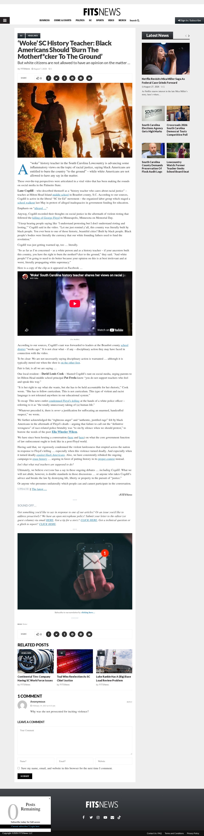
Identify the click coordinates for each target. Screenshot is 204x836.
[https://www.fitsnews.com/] (102, 12)
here (70, 437)
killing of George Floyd (46, 217)
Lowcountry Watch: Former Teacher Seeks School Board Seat (178, 166)
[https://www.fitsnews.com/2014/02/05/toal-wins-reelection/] (75, 661)
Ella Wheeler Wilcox (64, 432)
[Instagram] (100, 817)
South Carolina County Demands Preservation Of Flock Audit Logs (152, 166)
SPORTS (100, 20)
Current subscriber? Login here (25, 826)
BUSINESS (45, 20)
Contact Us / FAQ (154, 833)
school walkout (26, 202)
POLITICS (80, 20)
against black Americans (50, 455)
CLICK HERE (89, 520)
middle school (60, 194)
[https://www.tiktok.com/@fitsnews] (119, 817)
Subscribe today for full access (25, 822)
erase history (40, 459)
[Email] (114, 817)
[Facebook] (86, 817)
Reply (129, 702)
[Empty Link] (186, 35)
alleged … (40, 208)
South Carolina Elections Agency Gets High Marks (152, 128)
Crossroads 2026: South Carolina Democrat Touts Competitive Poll (177, 129)
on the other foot (70, 362)
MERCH (122, 20)
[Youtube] (107, 817)
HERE (49, 520)
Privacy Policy (193, 833)
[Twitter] (93, 817)
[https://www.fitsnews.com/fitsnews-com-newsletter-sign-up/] (75, 571)
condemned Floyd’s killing (64, 401)
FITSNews (25, 69)
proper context (106, 459)
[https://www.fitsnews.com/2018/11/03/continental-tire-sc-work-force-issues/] (36, 661)
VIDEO (111, 20)
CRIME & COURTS (62, 20)
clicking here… (88, 612)
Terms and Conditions (174, 833)
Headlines (33, 36)
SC (90, 20)
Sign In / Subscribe (191, 20)
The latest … (39, 489)
